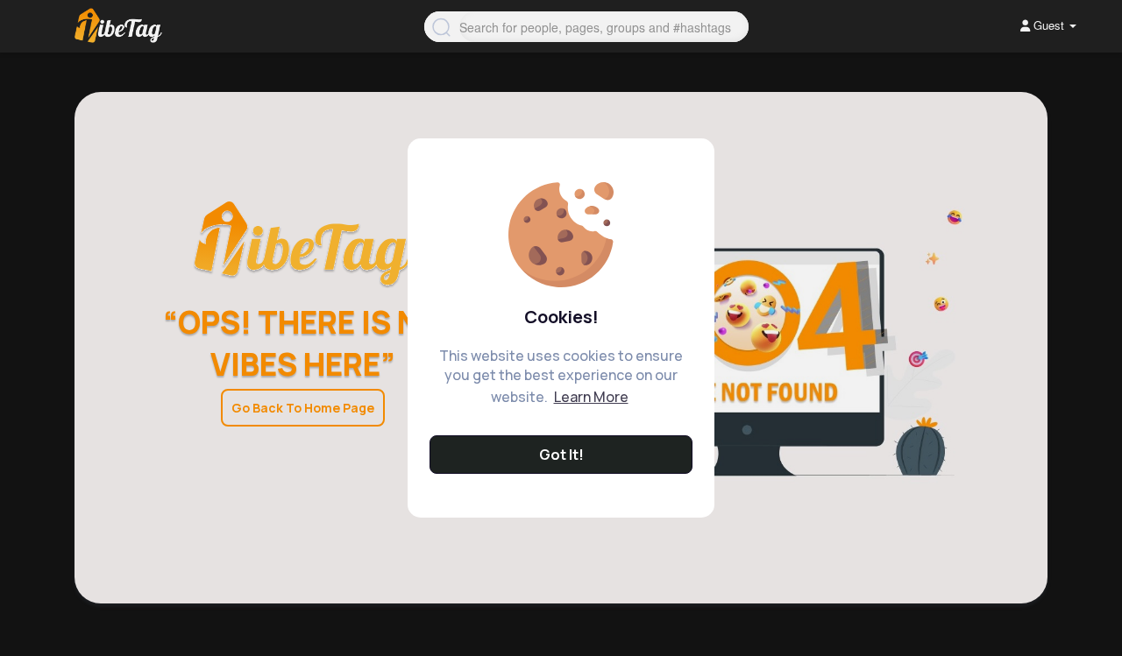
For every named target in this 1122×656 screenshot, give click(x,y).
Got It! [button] (561, 454)
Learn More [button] (591, 396)
